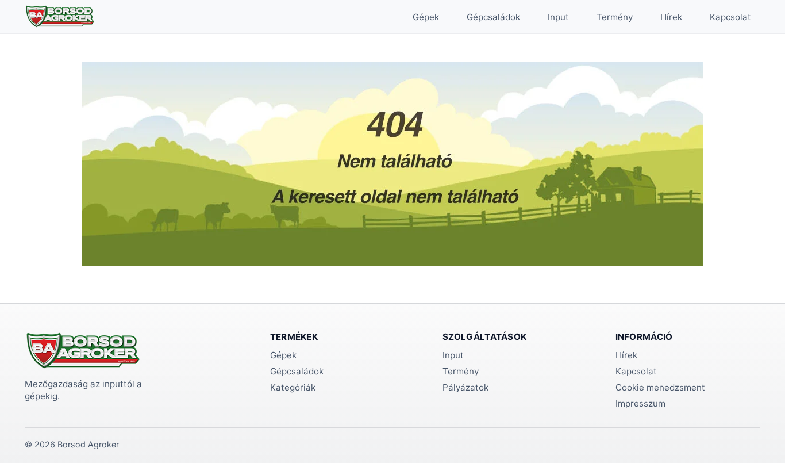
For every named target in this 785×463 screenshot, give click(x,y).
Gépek (426, 17)
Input (558, 17)
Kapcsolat (730, 17)
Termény (615, 17)
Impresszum (640, 403)
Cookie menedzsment (660, 387)
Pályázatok (465, 387)
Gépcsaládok (493, 17)
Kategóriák (292, 387)
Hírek (671, 17)
